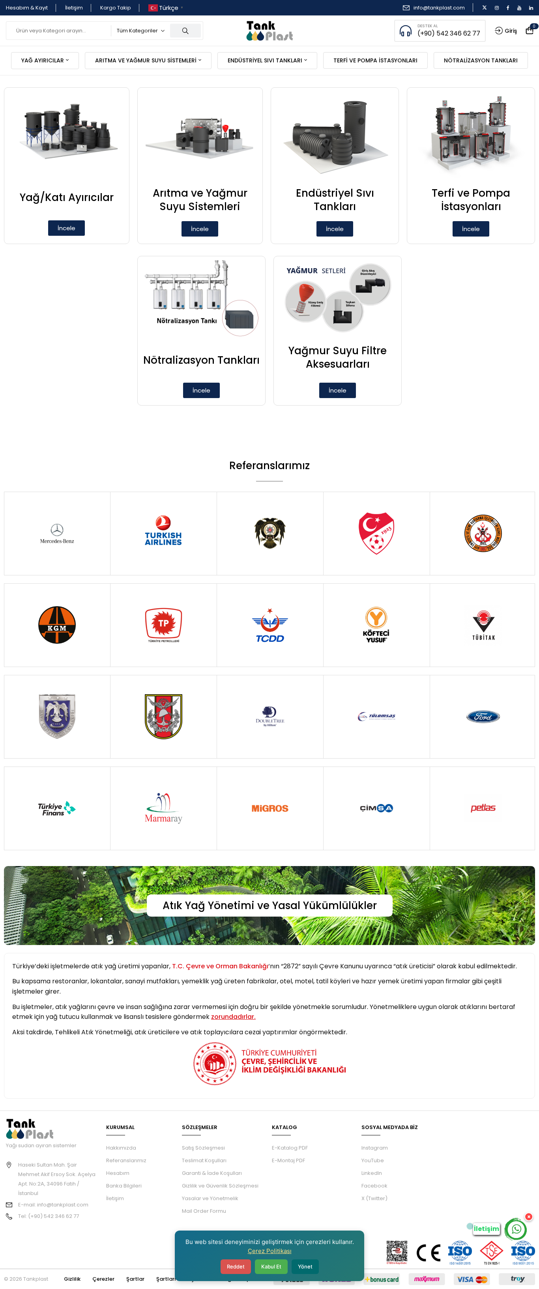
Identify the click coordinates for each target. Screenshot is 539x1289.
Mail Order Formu (204, 1211)
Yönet (305, 1266)
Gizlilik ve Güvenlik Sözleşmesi (220, 1185)
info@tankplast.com (439, 7)
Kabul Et (271, 1266)
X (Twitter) (374, 1198)
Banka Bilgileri (124, 1185)
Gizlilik (72, 1279)
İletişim (74, 7)
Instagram (374, 1148)
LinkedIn (371, 1173)
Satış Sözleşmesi (203, 1148)
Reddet (236, 1266)
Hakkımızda (121, 1148)
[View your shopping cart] (529, 31)
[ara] (185, 31)
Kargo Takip (115, 7)
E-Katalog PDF (290, 1148)
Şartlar (135, 1279)
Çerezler (103, 1279)
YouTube (372, 1160)
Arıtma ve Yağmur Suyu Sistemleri (200, 200)
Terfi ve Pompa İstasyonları (471, 200)
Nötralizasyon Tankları (201, 360)
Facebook (374, 1185)
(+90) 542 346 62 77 (448, 33)
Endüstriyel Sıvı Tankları (335, 200)
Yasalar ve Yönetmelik (210, 1198)
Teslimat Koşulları (204, 1160)
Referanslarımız (126, 1160)
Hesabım (117, 1173)
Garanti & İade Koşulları (212, 1173)
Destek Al (427, 26)
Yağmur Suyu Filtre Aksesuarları (337, 357)
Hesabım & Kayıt (27, 7)
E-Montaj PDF (288, 1160)
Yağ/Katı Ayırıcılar (67, 197)
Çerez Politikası (270, 1251)
